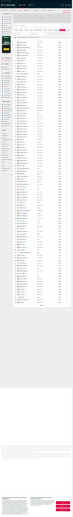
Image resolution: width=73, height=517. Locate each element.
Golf (17, 25)
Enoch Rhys (21, 294)
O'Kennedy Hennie (23, 163)
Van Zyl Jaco (22, 244)
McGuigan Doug (22, 223)
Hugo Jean (21, 139)
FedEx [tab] (26, 30)
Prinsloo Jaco (22, 63)
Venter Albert (22, 226)
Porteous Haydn (22, 66)
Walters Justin (22, 68)
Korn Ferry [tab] (69, 30)
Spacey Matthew (23, 215)
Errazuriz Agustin (23, 113)
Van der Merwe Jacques (24, 210)
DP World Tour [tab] (38, 30)
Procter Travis (22, 129)
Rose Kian (21, 292)
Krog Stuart (21, 60)
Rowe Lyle (21, 179)
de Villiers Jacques (23, 152)
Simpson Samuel (22, 42)
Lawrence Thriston (23, 299)
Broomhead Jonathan (23, 108)
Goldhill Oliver (22, 110)
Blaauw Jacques (22, 89)
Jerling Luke (21, 255)
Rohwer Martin (22, 171)
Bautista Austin (22, 45)
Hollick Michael (22, 281)
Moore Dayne (22, 276)
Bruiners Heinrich (23, 278)
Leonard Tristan (22, 200)
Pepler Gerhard (22, 50)
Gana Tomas (22, 189)
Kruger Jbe (21, 302)
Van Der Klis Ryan (23, 218)
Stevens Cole (22, 137)
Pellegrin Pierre (22, 207)
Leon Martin (21, 228)
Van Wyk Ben (22, 118)
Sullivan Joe (21, 202)
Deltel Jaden (22, 289)
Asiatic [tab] (50, 30)
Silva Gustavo (22, 239)
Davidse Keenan (22, 160)
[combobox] (37, 34)
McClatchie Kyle (22, 257)
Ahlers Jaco (21, 144)
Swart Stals (21, 165)
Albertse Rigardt (23, 231)
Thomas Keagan (22, 97)
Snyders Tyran (22, 131)
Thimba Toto (22, 205)
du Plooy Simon (22, 58)
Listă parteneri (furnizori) (36, 505)
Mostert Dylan (22, 123)
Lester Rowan (22, 234)
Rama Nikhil (21, 173)
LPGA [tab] (45, 30)
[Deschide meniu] (69, 5)
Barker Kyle (21, 84)
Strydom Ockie (22, 87)
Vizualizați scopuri (63, 509)
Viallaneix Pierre (22, 121)
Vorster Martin (22, 194)
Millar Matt (21, 297)
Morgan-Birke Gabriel (23, 168)
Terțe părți (24, 514)
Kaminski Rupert (22, 192)
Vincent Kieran (22, 263)
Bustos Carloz (22, 186)
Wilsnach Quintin (23, 134)
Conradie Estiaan (23, 126)
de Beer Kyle (22, 147)
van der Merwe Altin (23, 52)
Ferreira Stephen (23, 213)
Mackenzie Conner (23, 236)
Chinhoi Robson (22, 181)
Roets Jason (22, 71)
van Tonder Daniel (23, 102)
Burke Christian (22, 79)
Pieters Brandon (22, 265)
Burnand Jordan (22, 150)
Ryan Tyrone (22, 242)
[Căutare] (62, 5)
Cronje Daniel (22, 100)
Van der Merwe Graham (24, 47)
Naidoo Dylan (22, 286)
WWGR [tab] (21, 30)
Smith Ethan (21, 260)
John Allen (21, 142)
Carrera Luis (22, 249)
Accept (63, 502)
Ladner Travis (22, 268)
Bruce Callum (22, 273)
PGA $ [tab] (31, 30)
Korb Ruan (21, 155)
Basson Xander (22, 247)
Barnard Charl (22, 116)
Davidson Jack (22, 81)
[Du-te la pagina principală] (9, 5)
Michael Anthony (23, 284)
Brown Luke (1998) (23, 55)
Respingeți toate (63, 506)
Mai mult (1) (4, 125)
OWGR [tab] (16, 30)
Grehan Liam (22, 221)
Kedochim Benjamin (23, 73)
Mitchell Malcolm (23, 197)
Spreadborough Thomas (24, 252)
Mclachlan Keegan (23, 270)
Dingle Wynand (22, 105)
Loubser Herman (22, 92)
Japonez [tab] (56, 30)
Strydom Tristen (22, 158)
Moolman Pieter (22, 76)
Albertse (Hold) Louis (24, 184)
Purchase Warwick (23, 176)
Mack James (22, 94)
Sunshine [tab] (62, 30)
